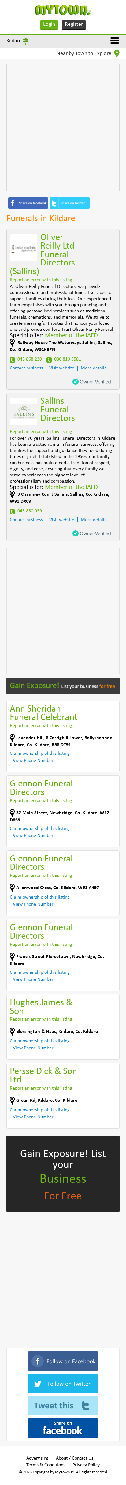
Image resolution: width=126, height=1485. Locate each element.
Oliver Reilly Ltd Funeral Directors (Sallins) (42, 255)
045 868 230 (29, 359)
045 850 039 (29, 511)
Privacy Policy (86, 1465)
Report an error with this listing (41, 279)
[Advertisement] (63, 127)
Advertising (37, 1458)
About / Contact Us (74, 1458)
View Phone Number (33, 760)
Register (74, 24)
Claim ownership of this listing (40, 753)
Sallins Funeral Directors (57, 410)
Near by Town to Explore (85, 53)
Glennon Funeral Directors (41, 788)
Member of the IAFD (71, 335)
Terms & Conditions (45, 1465)
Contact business (26, 368)
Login (49, 24)
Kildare (14, 41)
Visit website (61, 368)
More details (93, 368)
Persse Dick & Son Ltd (43, 1076)
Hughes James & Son (41, 1007)
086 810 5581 (67, 359)
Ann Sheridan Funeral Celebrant (43, 713)
